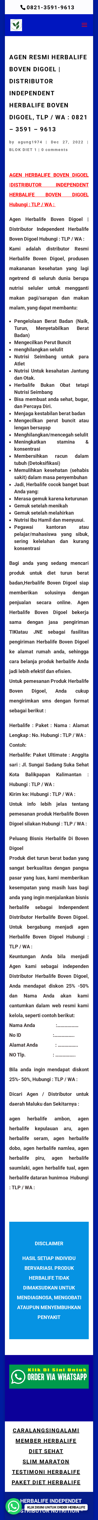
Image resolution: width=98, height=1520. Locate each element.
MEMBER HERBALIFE (46, 1441)
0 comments (54, 149)
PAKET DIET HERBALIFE (46, 1482)
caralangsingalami (46, 1430)
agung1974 (30, 142)
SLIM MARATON (46, 1461)
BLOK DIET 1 (23, 149)
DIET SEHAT (46, 1451)
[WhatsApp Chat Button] (13, 1506)
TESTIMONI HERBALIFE (46, 1472)
